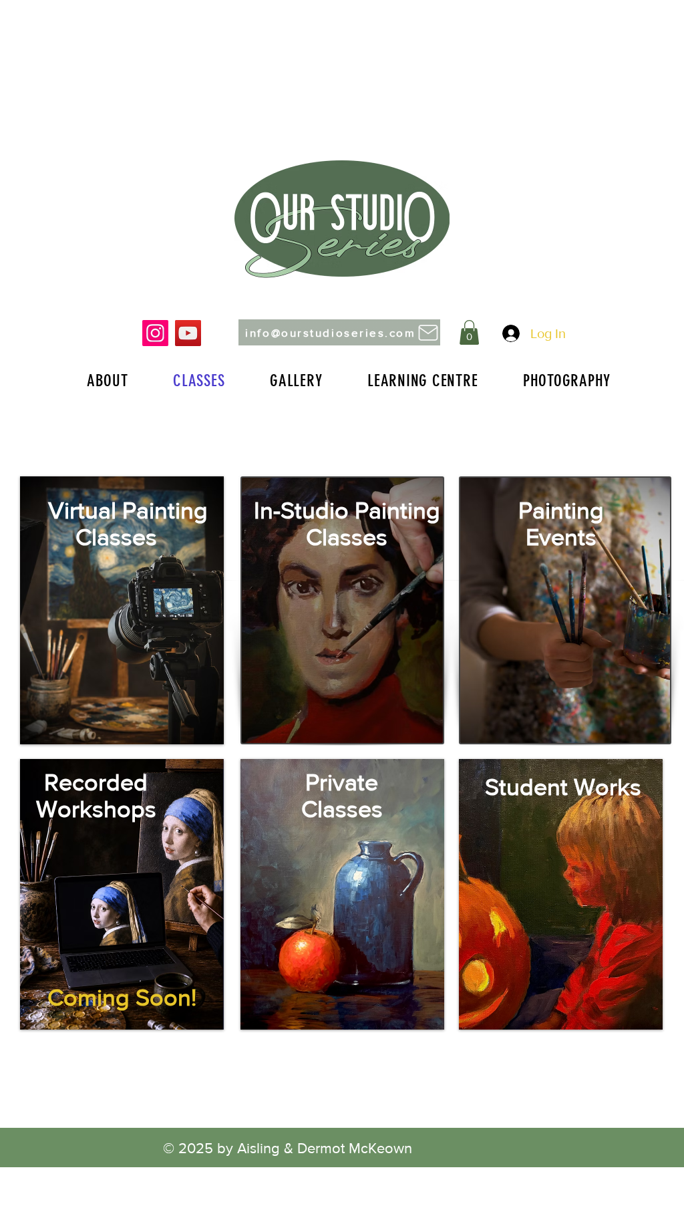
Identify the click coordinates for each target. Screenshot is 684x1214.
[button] (469, 332)
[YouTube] (188, 333)
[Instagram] (155, 333)
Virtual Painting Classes (122, 523)
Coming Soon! (121, 997)
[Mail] (427, 332)
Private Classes (342, 795)
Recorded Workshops (96, 795)
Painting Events (561, 523)
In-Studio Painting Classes (347, 523)
